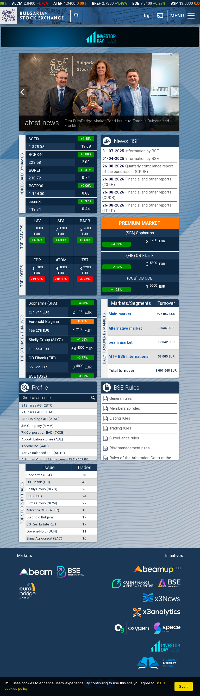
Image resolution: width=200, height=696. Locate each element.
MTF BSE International (129, 356)
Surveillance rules (124, 438)
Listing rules (119, 418)
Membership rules (124, 408)
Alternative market (125, 328)
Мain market (120, 314)
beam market (121, 342)
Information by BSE (142, 151)
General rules (120, 398)
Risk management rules (129, 448)
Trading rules (120, 428)
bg (146, 16)
